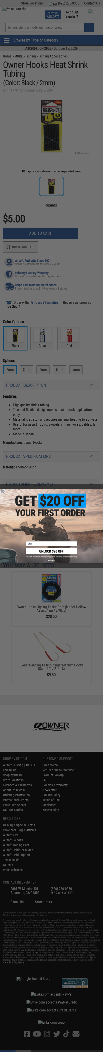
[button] (51, 553)
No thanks (51, 560)
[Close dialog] (3, 492)
